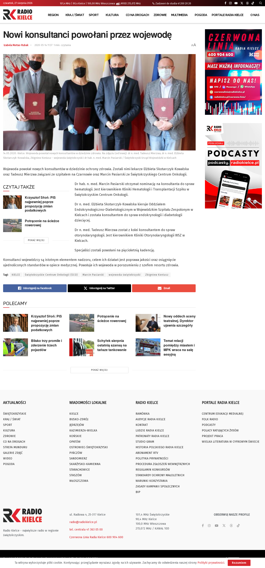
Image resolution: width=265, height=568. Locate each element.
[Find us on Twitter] (241, 3)
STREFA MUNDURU (15, 447)
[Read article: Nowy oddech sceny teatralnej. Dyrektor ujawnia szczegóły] (148, 323)
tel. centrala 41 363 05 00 (86, 529)
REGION (53, 15)
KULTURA (112, 15)
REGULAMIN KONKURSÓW (153, 469)
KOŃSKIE (75, 436)
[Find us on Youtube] (236, 3)
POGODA (201, 15)
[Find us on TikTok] (253, 3)
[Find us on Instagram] (230, 3)
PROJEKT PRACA (212, 436)
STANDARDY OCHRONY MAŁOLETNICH (160, 475)
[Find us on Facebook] (225, 3)
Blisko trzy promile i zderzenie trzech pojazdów (46, 345)
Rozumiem (239, 562)
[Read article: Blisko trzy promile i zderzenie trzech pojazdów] (15, 347)
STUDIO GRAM (145, 441)
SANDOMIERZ (78, 458)
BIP (138, 492)
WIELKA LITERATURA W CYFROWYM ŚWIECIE (230, 441)
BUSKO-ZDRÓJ (78, 419)
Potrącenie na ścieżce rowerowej (42, 223)
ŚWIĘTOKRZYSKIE (14, 413)
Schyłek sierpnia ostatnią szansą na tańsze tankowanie (112, 345)
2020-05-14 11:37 (43, 45)
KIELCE (16, 274)
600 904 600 (115, 537)
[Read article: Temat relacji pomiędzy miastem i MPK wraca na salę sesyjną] (148, 347)
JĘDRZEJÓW (76, 425)
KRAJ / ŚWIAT (75, 15)
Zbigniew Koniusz (157, 274)
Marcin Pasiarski (93, 274)
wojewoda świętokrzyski (125, 274)
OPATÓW (75, 441)
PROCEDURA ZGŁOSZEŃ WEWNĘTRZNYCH (163, 464)
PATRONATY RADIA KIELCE (152, 436)
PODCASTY (209, 425)
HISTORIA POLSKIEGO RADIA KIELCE (159, 447)
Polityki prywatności (211, 562)
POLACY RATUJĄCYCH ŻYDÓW (220, 430)
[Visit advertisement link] (233, 72)
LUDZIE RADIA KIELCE (150, 430)
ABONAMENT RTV (147, 453)
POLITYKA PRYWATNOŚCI (152, 458)
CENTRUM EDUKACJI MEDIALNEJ (222, 413)
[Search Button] (260, 3)
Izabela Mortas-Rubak (16, 45)
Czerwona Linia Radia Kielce (87, 537)
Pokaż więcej (36, 240)
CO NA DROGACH (137, 15)
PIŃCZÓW (75, 453)
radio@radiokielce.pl (83, 522)
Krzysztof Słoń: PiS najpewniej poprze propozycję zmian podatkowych (40, 204)
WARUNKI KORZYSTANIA (151, 481)
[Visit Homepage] (18, 15)
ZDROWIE (160, 15)
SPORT (94, 15)
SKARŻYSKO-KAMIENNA (84, 464)
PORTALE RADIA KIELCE (227, 15)
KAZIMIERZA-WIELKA (83, 430)
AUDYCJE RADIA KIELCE (150, 419)
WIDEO (7, 458)
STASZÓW (75, 475)
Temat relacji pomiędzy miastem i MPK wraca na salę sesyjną (179, 347)
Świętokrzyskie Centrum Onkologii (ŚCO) (51, 274)
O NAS (255, 15)
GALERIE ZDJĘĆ (13, 453)
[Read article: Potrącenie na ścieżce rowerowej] (12, 225)
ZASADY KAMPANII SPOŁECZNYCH (157, 486)
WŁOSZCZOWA (78, 481)
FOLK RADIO (210, 419)
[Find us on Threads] (247, 3)
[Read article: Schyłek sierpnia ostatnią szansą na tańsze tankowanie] (81, 347)
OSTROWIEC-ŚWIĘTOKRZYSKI (88, 447)
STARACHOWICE (79, 469)
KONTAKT (142, 425)
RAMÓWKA (142, 413)
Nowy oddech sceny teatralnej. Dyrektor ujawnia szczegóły (180, 321)
